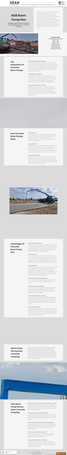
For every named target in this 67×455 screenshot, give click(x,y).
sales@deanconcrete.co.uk (38, 4)
